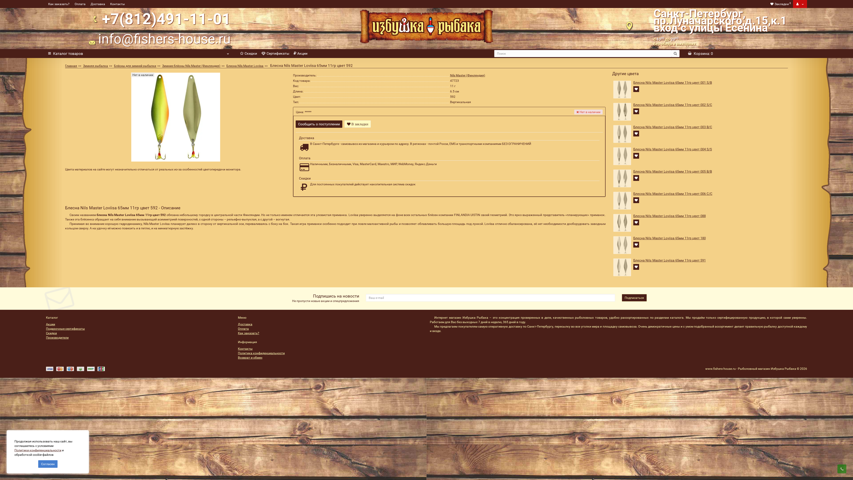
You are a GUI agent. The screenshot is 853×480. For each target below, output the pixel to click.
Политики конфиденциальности (37, 450)
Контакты (117, 4)
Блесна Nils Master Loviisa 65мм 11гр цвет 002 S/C (672, 105)
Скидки (251, 53)
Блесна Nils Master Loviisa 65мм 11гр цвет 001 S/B (672, 83)
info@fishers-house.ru (164, 39)
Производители (57, 337)
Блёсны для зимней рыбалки (135, 66)
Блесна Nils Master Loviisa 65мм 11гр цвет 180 (669, 238)
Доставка (98, 4)
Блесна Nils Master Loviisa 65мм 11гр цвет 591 (669, 260)
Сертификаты (278, 53)
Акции (302, 53)
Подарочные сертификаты (65, 328)
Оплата (80, 4)
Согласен (48, 464)
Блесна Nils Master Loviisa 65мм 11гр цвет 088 (669, 216)
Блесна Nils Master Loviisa (244, 66)
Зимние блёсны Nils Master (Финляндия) (191, 66)
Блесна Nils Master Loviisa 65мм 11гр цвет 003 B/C (672, 127)
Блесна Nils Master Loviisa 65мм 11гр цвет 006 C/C (672, 194)
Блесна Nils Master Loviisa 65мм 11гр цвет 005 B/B (672, 172)
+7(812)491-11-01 (166, 19)
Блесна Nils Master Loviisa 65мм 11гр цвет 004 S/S (672, 149)
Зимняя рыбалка (95, 66)
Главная (71, 66)
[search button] (675, 53)
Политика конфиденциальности (261, 353)
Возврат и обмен (250, 357)
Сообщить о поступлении (319, 124)
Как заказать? (59, 4)
